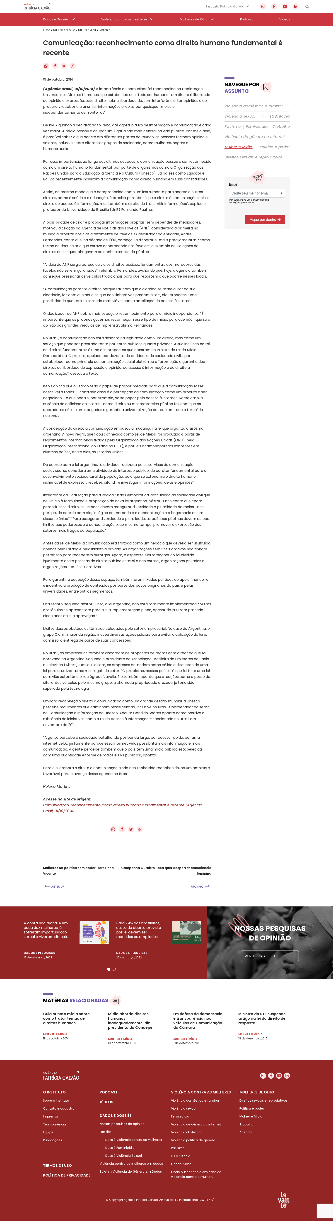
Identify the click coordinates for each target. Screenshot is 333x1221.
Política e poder (275, 147)
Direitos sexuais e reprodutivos (253, 157)
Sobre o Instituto (56, 1100)
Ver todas (255, 956)
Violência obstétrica (187, 1132)
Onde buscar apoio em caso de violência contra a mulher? (196, 1174)
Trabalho (281, 127)
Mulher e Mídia (238, 147)
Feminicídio (257, 127)
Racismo (232, 127)
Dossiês (105, 1132)
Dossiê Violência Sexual (123, 1155)
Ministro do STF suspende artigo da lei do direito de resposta (262, 1018)
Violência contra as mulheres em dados (131, 1163)
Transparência (54, 1124)
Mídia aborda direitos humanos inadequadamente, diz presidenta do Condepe (130, 1021)
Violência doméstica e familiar (253, 106)
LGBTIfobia (280, 116)
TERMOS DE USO (57, 1165)
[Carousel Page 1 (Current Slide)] (108, 969)
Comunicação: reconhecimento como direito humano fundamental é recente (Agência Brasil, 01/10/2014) (122, 808)
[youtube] (285, 6)
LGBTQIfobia (180, 1156)
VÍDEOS (106, 1102)
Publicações (52, 1140)
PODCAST (109, 1092)
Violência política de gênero (193, 1140)
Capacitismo (181, 1164)
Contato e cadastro (59, 1108)
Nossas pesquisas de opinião (122, 1124)
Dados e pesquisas (39, 953)
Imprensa (50, 1116)
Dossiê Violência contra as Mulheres (133, 1139)
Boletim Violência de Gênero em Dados (131, 1171)
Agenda (245, 1132)
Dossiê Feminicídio (120, 1147)
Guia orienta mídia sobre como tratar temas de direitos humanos (66, 1018)
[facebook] (274, 6)
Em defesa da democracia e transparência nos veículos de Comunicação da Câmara (197, 1021)
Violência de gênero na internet (254, 137)
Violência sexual (239, 116)
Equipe (48, 1132)
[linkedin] (295, 6)
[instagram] (263, 6)
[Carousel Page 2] (114, 969)
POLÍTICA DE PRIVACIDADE (66, 1175)
